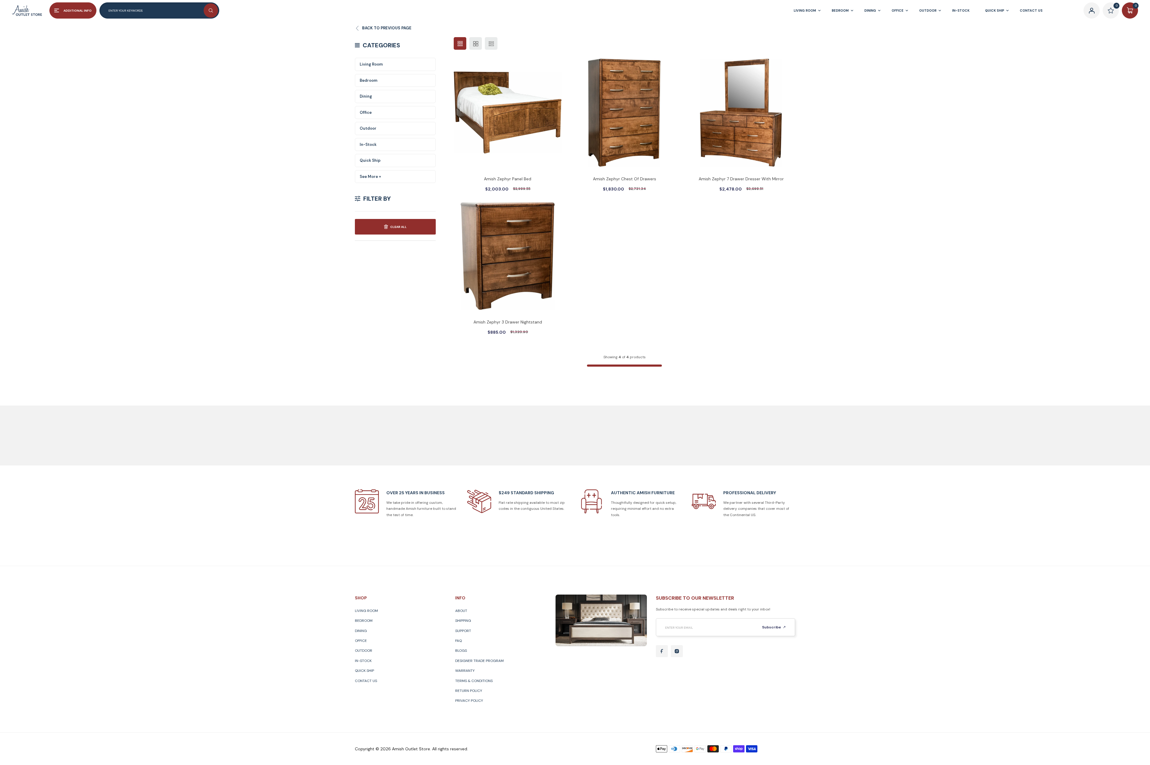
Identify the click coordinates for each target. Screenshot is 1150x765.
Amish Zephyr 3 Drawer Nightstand (507, 322)
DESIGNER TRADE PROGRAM (479, 660)
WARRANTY (465, 670)
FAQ (458, 640)
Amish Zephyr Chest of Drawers (624, 179)
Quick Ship (370, 160)
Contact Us (366, 680)
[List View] (491, 43)
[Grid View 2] (475, 43)
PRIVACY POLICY (469, 700)
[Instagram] (677, 651)
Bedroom (368, 80)
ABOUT (461, 610)
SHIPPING (463, 620)
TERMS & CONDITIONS (474, 680)
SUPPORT (463, 630)
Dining (366, 96)
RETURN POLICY (468, 690)
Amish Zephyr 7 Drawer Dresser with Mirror (741, 179)
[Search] (211, 10)
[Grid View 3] (460, 43)
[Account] (1092, 10)
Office (366, 112)
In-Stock (368, 144)
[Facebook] (662, 651)
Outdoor (368, 128)
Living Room (371, 64)
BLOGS (461, 650)
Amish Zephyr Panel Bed (507, 179)
